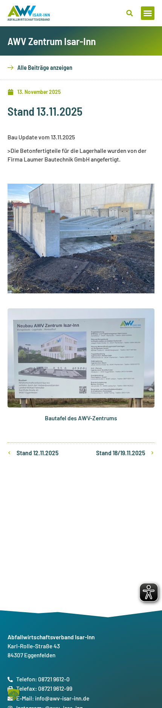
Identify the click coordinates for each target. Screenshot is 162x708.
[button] (147, 13)
